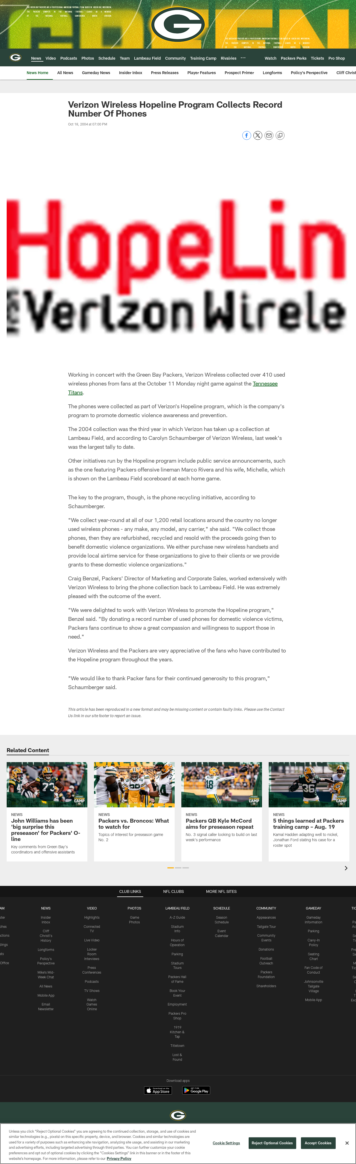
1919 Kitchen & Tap (177, 1032)
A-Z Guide (177, 917)
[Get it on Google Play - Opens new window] (196, 1093)
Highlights (92, 917)
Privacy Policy (119, 1158)
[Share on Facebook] (246, 138)
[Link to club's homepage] (15, 57)
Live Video (92, 940)
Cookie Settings (226, 1143)
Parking (177, 954)
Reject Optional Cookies (272, 1143)
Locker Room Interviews (91, 954)
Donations (266, 949)
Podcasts (92, 981)
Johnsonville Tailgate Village (313, 986)
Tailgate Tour (266, 926)
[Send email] (268, 138)
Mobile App (46, 995)
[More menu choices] (243, 58)
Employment (177, 1004)
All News (45, 986)
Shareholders (266, 986)
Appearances (266, 917)
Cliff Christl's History (46, 935)
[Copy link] (280, 135)
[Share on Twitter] (257, 138)
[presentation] (347, 869)
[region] (178, 1143)
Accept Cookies (318, 1143)
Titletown (177, 1045)
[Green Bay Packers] (178, 1116)
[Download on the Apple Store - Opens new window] (158, 1091)
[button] (170, 868)
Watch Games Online (91, 1004)
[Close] (347, 1143)
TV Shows (92, 990)
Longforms (46, 949)
